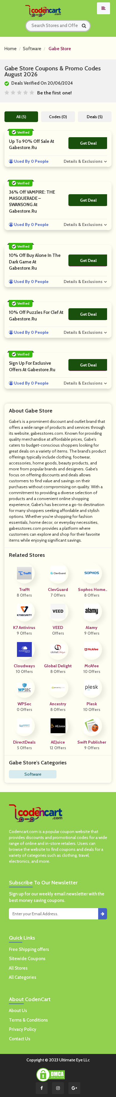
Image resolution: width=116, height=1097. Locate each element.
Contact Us (19, 1038)
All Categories (22, 977)
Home (10, 48)
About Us (18, 1010)
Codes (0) (58, 116)
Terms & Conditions (28, 1020)
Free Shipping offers (29, 949)
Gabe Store (59, 48)
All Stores (18, 968)
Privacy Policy (22, 1029)
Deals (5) (95, 116)
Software (32, 48)
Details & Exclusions (83, 161)
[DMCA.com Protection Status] (50, 1074)
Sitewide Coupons (27, 958)
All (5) (21, 116)
